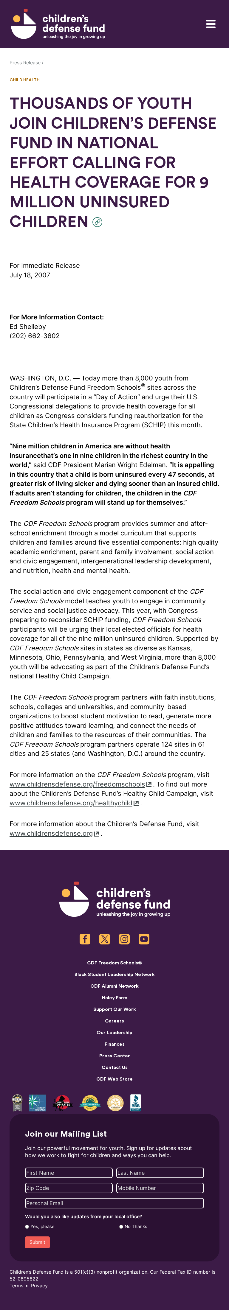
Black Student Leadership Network (115, 974)
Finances (115, 1044)
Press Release (25, 62)
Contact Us (115, 1067)
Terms (16, 1285)
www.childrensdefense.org (51, 833)
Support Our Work (114, 1009)
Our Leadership (114, 1032)
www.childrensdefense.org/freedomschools (77, 784)
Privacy (39, 1285)
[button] (98, 222)
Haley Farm (114, 997)
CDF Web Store (114, 1079)
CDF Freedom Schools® (114, 963)
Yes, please (42, 1226)
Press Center (114, 1055)
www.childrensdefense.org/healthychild (71, 803)
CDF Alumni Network (114, 986)
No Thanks (136, 1226)
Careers (114, 1021)
